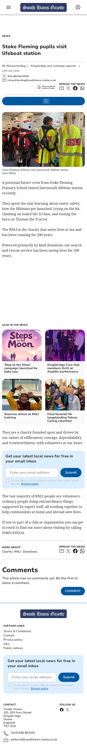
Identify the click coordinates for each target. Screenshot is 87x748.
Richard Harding (16, 66)
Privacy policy (13, 640)
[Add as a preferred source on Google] (46, 87)
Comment (73, 591)
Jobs (6, 644)
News (6, 36)
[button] (8, 7)
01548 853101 (25, 733)
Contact (8, 635)
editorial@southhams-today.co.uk (34, 739)
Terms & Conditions (17, 631)
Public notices (13, 648)
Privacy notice (29, 483)
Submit (71, 472)
